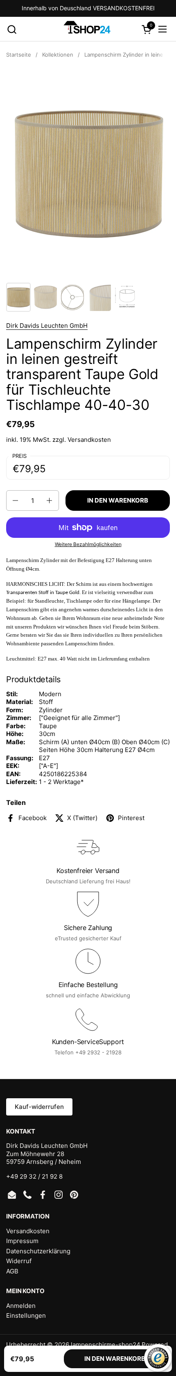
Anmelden (21, 1306)
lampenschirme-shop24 (105, 1345)
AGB (12, 1271)
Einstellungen (26, 1315)
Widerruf (19, 1261)
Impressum (22, 1241)
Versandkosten (89, 439)
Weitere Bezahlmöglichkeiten (88, 544)
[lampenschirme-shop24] (87, 29)
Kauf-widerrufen (39, 1107)
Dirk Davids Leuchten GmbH (47, 325)
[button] (12, 29)
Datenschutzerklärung (38, 1251)
